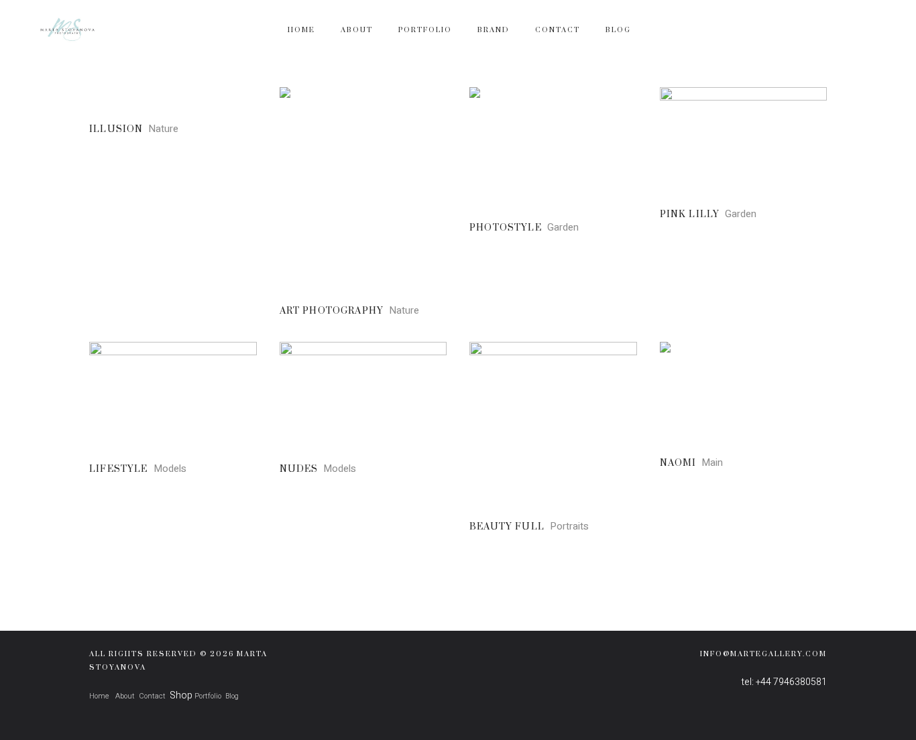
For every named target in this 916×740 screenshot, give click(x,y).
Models (170, 468)
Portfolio (207, 696)
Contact (152, 696)
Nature (163, 128)
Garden (563, 227)
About (124, 696)
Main (712, 462)
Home (99, 696)
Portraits (569, 526)
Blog (232, 696)
